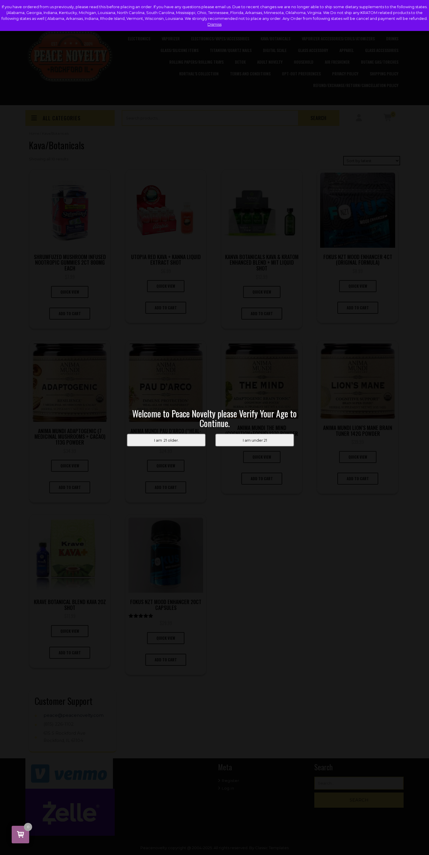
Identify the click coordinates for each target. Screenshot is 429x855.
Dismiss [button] (214, 24)
